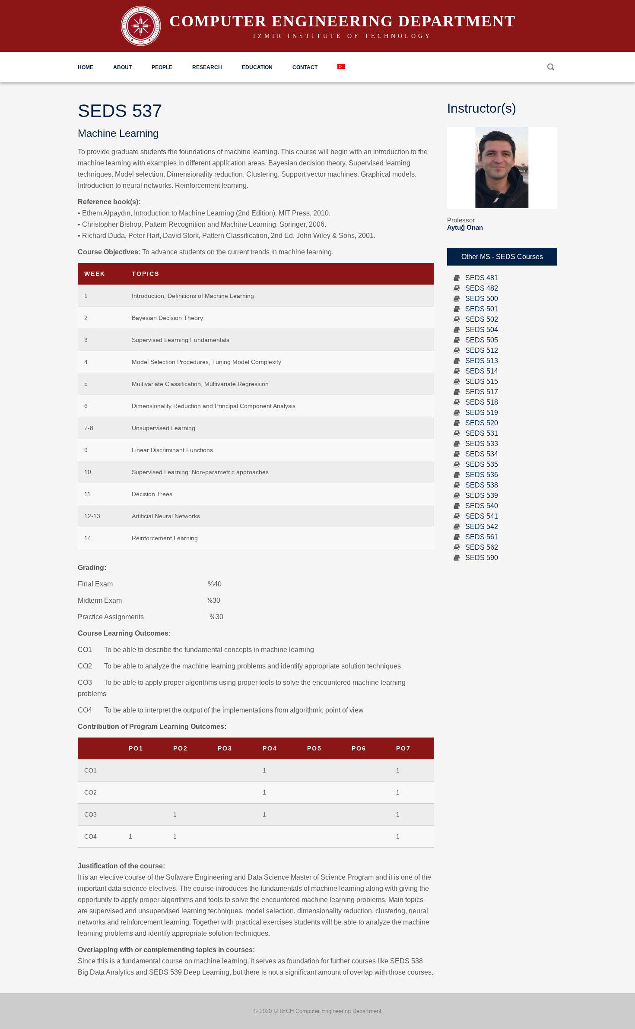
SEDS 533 (481, 443)
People (162, 67)
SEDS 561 (481, 537)
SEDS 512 (481, 350)
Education (257, 67)
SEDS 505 (481, 340)
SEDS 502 (481, 319)
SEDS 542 (481, 526)
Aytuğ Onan (465, 227)
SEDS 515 (481, 381)
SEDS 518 (481, 402)
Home (85, 67)
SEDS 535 (481, 464)
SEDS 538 (481, 485)
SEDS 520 (481, 423)
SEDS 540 (481, 506)
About (122, 67)
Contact (305, 67)
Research (207, 67)
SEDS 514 (481, 371)
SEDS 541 (481, 516)
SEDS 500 (481, 298)
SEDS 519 (481, 412)
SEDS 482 (481, 288)
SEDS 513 (481, 360)
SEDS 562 (481, 547)
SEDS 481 (481, 278)
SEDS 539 (481, 495)
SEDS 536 (481, 474)
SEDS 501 (481, 309)
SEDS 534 (481, 454)
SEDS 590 (481, 557)
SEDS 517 (481, 392)
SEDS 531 (481, 433)
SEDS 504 (481, 329)
